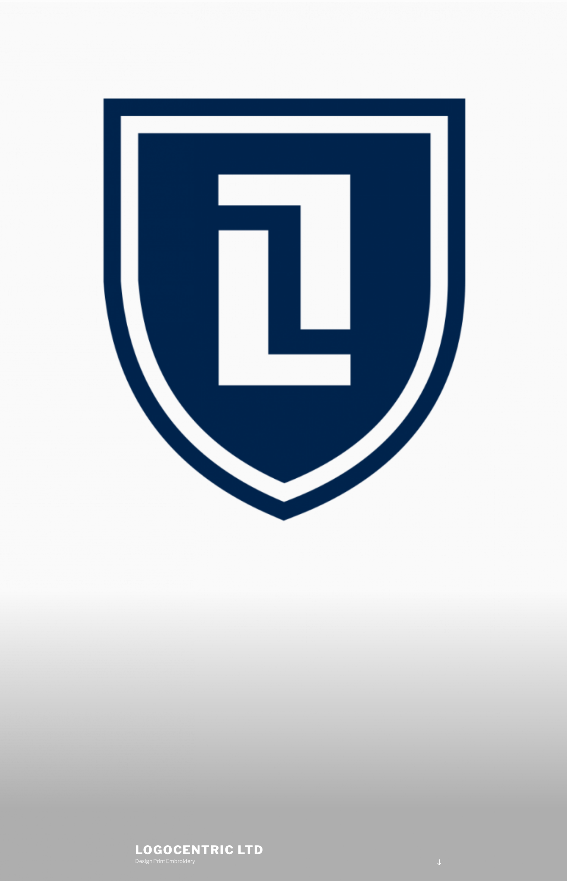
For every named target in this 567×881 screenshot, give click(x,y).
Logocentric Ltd (199, 850)
